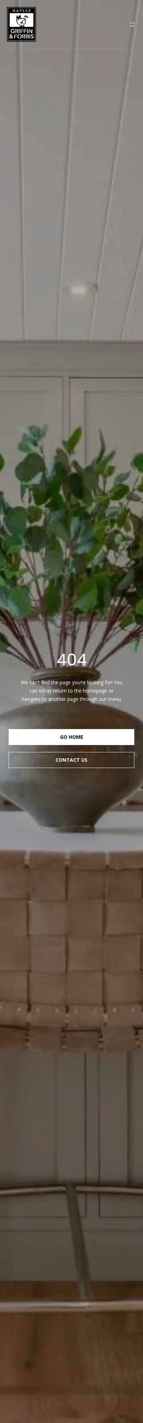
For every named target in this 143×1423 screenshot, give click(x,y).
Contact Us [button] (71, 760)
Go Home (71, 737)
